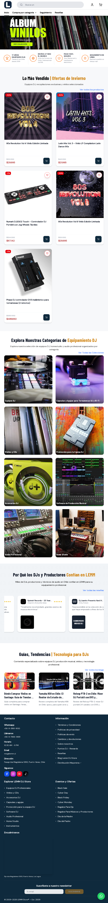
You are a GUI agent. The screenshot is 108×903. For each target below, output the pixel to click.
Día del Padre (64, 821)
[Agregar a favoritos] (47, 97)
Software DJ (12, 811)
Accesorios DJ (13, 797)
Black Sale (62, 788)
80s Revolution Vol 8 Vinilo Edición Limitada (79, 221)
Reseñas (59, 12)
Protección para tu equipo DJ (20, 807)
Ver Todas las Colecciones (91, 352)
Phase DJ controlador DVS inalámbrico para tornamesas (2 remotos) (27, 301)
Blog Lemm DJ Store (67, 758)
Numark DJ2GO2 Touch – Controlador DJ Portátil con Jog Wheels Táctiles (26, 223)
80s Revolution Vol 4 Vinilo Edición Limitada (27, 143)
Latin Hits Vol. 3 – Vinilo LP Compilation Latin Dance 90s (79, 145)
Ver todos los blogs (94, 669)
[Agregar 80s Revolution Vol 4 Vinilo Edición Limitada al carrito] (46, 161)
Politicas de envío (66, 734)
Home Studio (12, 821)
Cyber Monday (65, 802)
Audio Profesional (14, 816)
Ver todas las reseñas (93, 590)
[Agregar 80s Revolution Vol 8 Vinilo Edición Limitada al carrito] (98, 239)
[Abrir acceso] (92, 5)
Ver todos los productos (92, 89)
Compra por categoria (23, 12)
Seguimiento (46, 12)
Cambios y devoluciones (69, 739)
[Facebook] (6, 774)
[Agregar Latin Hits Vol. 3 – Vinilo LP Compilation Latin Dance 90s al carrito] (98, 161)
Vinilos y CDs (12, 792)
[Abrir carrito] (100, 5)
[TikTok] (25, 774)
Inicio (6, 12)
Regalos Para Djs (65, 807)
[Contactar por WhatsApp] (101, 896)
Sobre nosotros (65, 743)
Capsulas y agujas (15, 802)
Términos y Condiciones (69, 725)
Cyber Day (63, 792)
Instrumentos (12, 826)
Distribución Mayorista (69, 762)
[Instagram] (13, 774)
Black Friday (63, 797)
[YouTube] (19, 774)
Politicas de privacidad (68, 729)
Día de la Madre (65, 816)
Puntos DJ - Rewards (68, 748)
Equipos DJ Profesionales (18, 788)
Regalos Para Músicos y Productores (75, 811)
